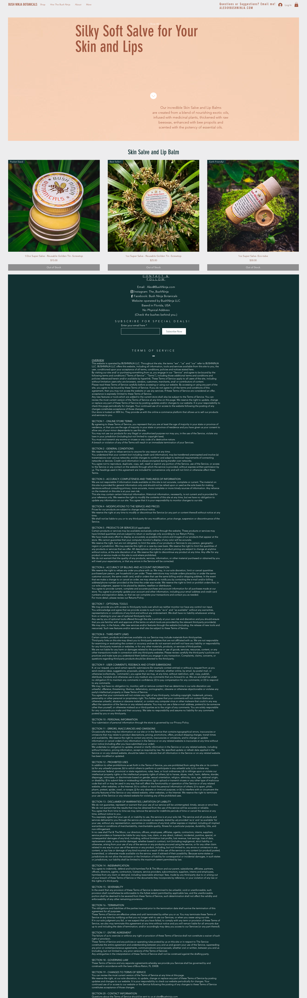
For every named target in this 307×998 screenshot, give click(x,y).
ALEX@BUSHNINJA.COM (236, 8)
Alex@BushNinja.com (161, 287)
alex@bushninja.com (167, 996)
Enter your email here (133, 325)
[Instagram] (132, 292)
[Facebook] (132, 296)
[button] (296, 4)
